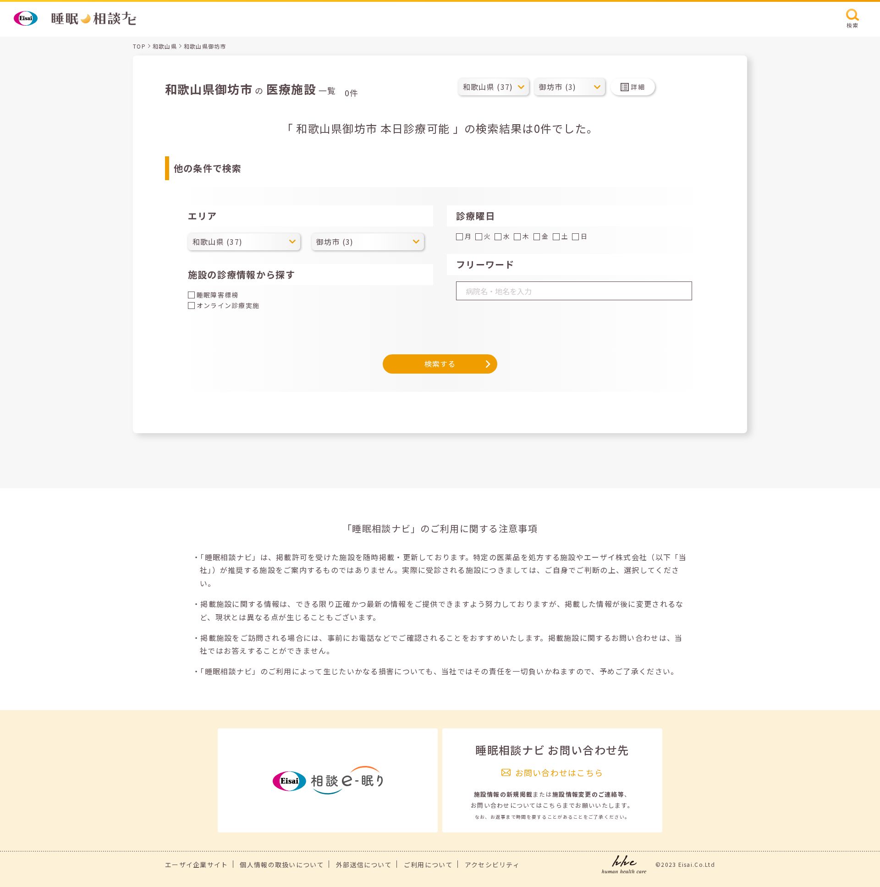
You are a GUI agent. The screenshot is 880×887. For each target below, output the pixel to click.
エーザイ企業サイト (196, 864)
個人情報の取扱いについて (282, 864)
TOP (139, 46)
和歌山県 (165, 46)
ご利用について (428, 864)
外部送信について (364, 864)
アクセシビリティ (492, 864)
